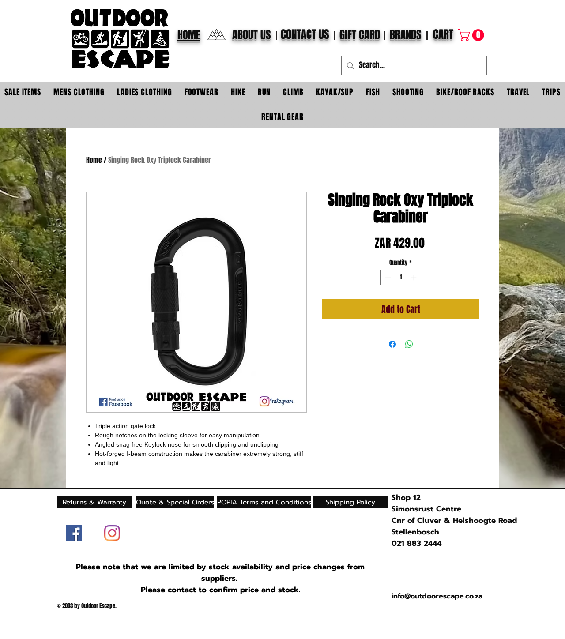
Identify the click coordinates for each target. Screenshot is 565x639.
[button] (472, 35)
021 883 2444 (416, 543)
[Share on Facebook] (392, 344)
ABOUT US (251, 35)
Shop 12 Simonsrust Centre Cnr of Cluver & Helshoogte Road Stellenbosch (454, 515)
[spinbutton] (400, 277)
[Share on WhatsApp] (409, 344)
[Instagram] (112, 533)
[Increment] (414, 277)
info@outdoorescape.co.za (437, 596)
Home (94, 160)
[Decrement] (387, 277)
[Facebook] (74, 533)
